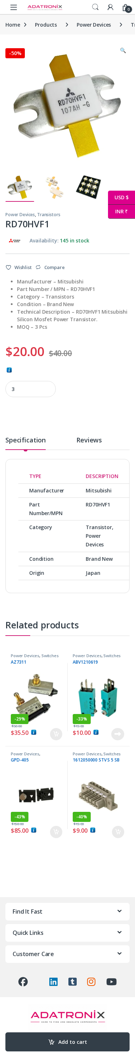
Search (95, 7)
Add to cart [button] (56, 734)
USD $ (118, 197)
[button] (123, 50)
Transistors (48, 215)
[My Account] (110, 7)
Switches (50, 655)
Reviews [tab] (89, 440)
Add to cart (72, 1041)
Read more (117, 734)
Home (12, 24)
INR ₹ (118, 211)
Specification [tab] (25, 440)
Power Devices (94, 24)
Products (46, 24)
